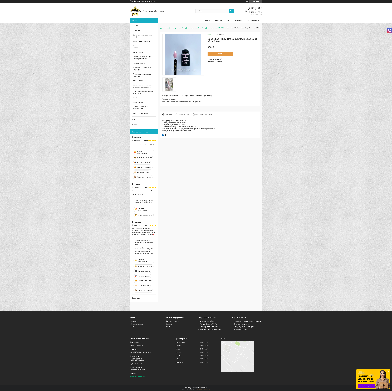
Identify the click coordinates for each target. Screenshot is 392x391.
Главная (207, 20)
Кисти (135, 98)
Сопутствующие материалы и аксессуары (143, 92)
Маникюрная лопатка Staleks (210, 327)
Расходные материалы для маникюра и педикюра (142, 58)
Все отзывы (136, 298)
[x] (165, 135)
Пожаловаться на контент (202, 389)
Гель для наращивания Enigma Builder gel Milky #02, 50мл (144, 242)
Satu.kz (205, 387)
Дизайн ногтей (138, 52)
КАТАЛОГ (135, 26)
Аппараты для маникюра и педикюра (142, 75)
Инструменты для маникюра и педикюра (143, 68)
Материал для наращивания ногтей (142, 47)
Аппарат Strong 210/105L (208, 324)
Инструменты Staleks (241, 329)
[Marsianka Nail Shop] (135, 11)
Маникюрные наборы (207, 321)
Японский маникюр (139, 63)
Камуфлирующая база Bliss (191, 28)
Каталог (218, 20)
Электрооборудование (242, 324)
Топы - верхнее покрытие (141, 41)
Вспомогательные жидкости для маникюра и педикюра (142, 86)
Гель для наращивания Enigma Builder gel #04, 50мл (144, 252)
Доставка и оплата (253, 20)
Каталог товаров (137, 324)
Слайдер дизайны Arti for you (244, 327)
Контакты (238, 20)
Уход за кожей (138, 80)
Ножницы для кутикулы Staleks (210, 329)
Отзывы (134, 124)
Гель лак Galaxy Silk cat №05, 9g (144, 145)
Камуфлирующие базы (173, 28)
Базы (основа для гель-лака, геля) (142, 36)
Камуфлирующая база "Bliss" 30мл (214, 28)
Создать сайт (145, 1)
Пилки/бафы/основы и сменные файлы (140, 108)
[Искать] (231, 11)
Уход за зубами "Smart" (141, 113)
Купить (220, 54)
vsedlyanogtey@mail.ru (137, 376)
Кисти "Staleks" (138, 102)
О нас (228, 20)
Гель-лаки (136, 30)
